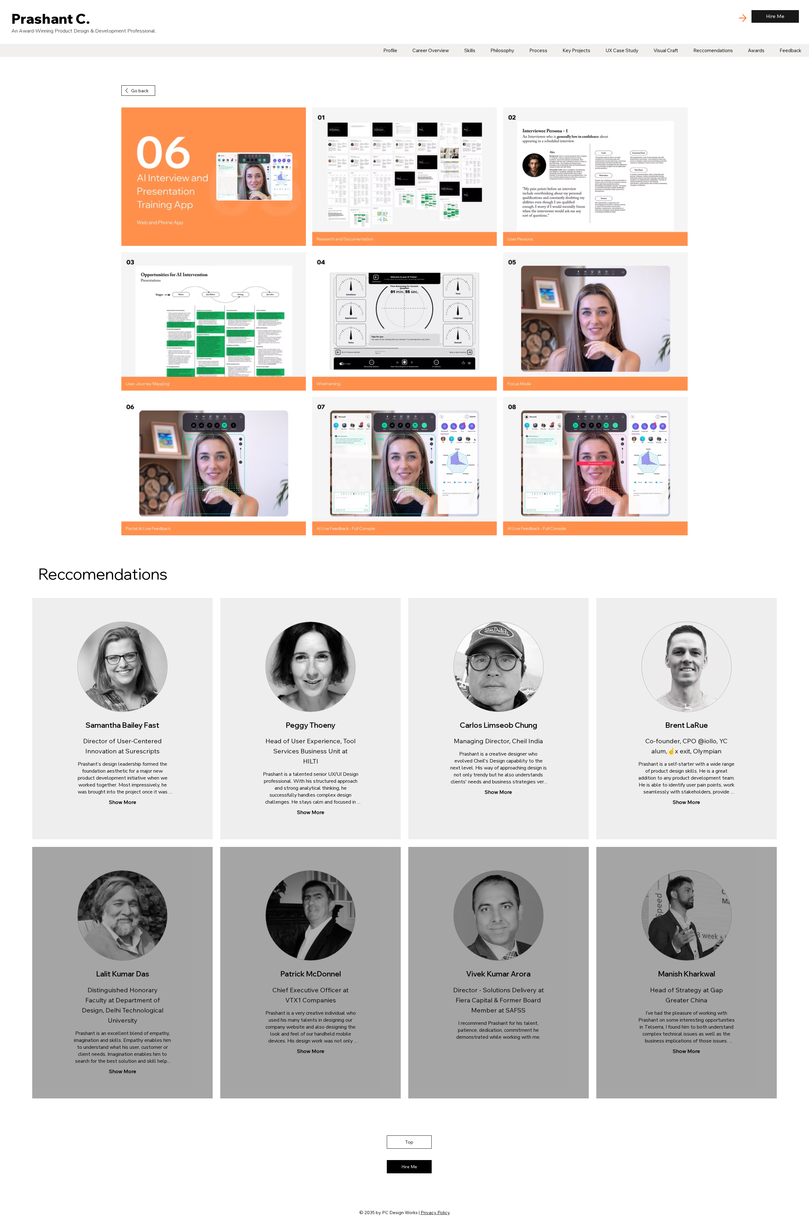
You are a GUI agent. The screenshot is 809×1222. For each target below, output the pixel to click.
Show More (122, 802)
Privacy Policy (435, 1212)
